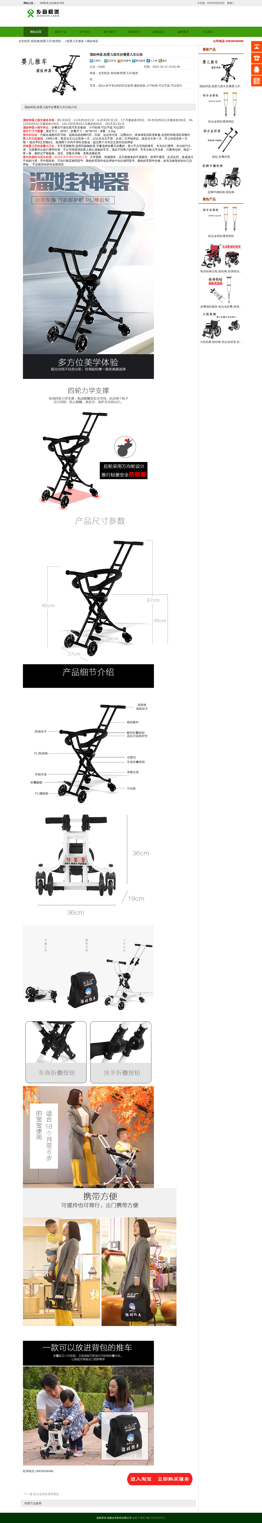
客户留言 (109, 31)
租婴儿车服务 (75, 41)
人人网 (153, 60)
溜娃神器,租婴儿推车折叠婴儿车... (221, 86)
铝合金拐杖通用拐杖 (221, 121)
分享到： (98, 60)
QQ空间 (112, 60)
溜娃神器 (92, 41)
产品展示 (207, 31)
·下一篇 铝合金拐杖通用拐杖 (41, 1494)
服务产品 (60, 31)
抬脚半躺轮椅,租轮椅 (221, 192)
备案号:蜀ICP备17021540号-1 (148, 1517)
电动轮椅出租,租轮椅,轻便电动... (221, 271)
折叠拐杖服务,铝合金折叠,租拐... (221, 306)
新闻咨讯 (158, 31)
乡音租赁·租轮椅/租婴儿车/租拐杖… (41, 41)
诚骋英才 (183, 31)
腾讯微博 (140, 60)
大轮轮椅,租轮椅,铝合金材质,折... (221, 342)
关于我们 (85, 31)
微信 (164, 60)
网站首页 (36, 31)
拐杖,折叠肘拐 (221, 156)
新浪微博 (126, 60)
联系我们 (134, 31)
